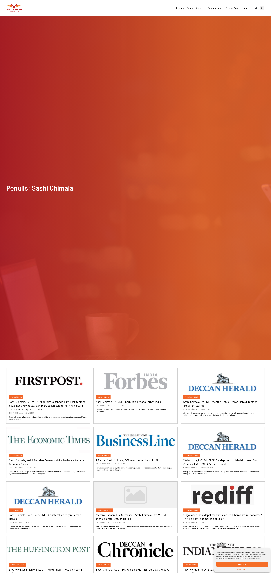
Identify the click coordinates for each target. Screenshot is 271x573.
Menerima (242, 564)
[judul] (239, 569)
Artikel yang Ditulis (191, 397)
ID (262, 8)
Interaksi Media (16, 397)
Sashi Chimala (18, 413)
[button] (256, 8)
